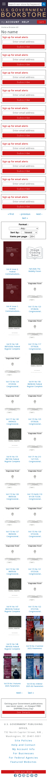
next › (39, 213)
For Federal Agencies (23, 757)
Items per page (19, 236)
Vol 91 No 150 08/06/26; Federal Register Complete (34, 384)
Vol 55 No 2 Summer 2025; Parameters (34, 647)
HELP (25, 21)
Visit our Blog (23, 771)
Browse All (13, 27)
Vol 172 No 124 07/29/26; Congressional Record (12, 384)
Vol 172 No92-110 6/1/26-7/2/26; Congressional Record (34, 496)
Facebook (15, 775)
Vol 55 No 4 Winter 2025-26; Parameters (34, 685)
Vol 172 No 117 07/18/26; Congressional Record (34, 346)
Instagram (23, 775)
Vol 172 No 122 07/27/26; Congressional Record (34, 609)
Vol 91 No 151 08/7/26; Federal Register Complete (12, 459)
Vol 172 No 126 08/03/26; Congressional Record (12, 496)
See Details (23, 712)
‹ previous (25, 213)
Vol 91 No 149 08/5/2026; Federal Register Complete (12, 346)
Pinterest (31, 775)
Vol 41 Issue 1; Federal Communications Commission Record (12, 308)
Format (23, 224)
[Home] (23, 16)
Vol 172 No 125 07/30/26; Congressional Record (34, 421)
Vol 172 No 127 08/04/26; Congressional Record (12, 534)
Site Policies (23, 740)
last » (25, 217)
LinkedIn (36, 775)
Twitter (19, 775)
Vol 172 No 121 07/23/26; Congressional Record (34, 571)
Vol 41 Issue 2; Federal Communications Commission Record (12, 271)
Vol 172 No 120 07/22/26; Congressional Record (34, 534)
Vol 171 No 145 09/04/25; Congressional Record (12, 421)
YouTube (27, 775)
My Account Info (23, 749)
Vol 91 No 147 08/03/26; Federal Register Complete (12, 609)
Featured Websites (23, 761)
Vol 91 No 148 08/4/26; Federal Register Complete (12, 646)
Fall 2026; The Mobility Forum (34, 270)
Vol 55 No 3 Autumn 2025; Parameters (12, 684)
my (10, 21)
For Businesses (23, 753)
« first (11, 213)
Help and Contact (23, 744)
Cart (41, 21)
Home (4, 27)
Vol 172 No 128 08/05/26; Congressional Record (12, 571)
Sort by (14, 232)
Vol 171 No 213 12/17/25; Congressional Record (34, 459)
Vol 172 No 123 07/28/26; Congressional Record (34, 309)
